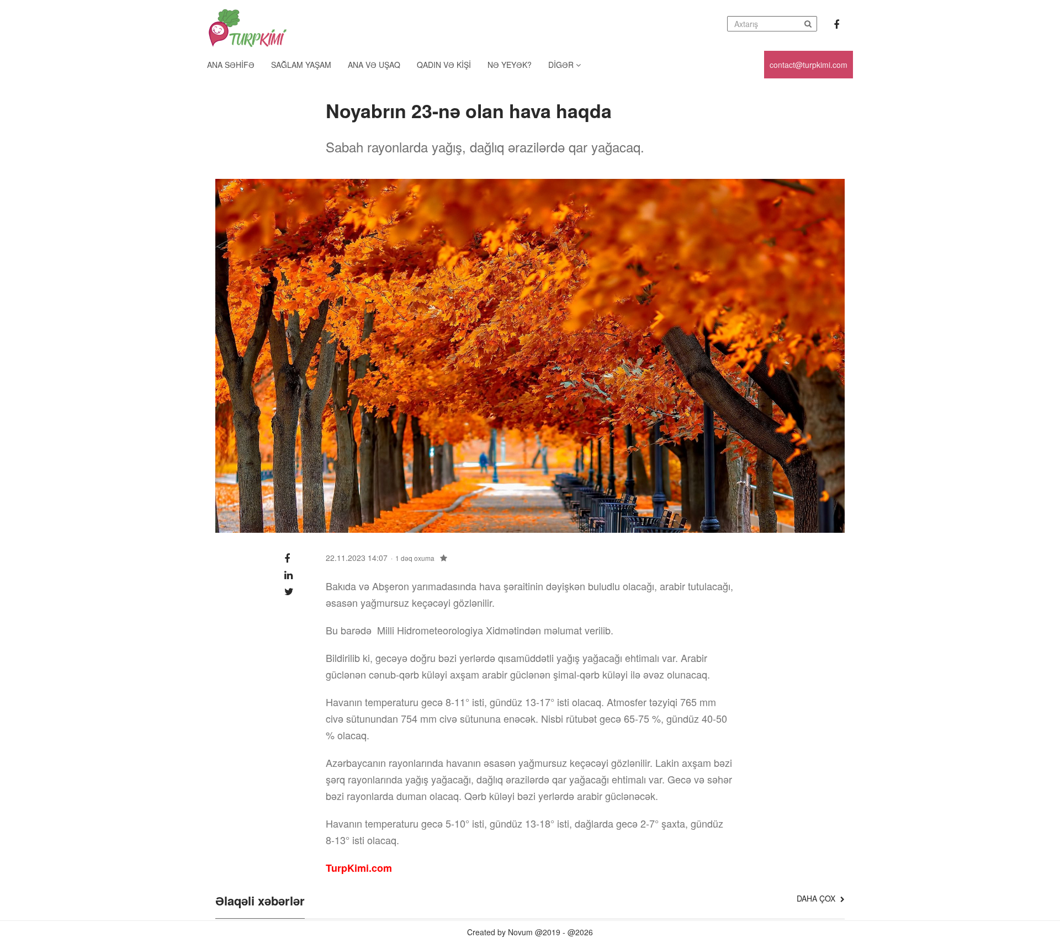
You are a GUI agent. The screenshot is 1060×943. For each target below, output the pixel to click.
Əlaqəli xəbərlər (260, 901)
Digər (562, 64)
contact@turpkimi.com (808, 64)
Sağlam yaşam (301, 64)
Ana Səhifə (231, 64)
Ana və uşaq (374, 64)
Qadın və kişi (444, 64)
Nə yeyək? (509, 64)
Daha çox (817, 898)
